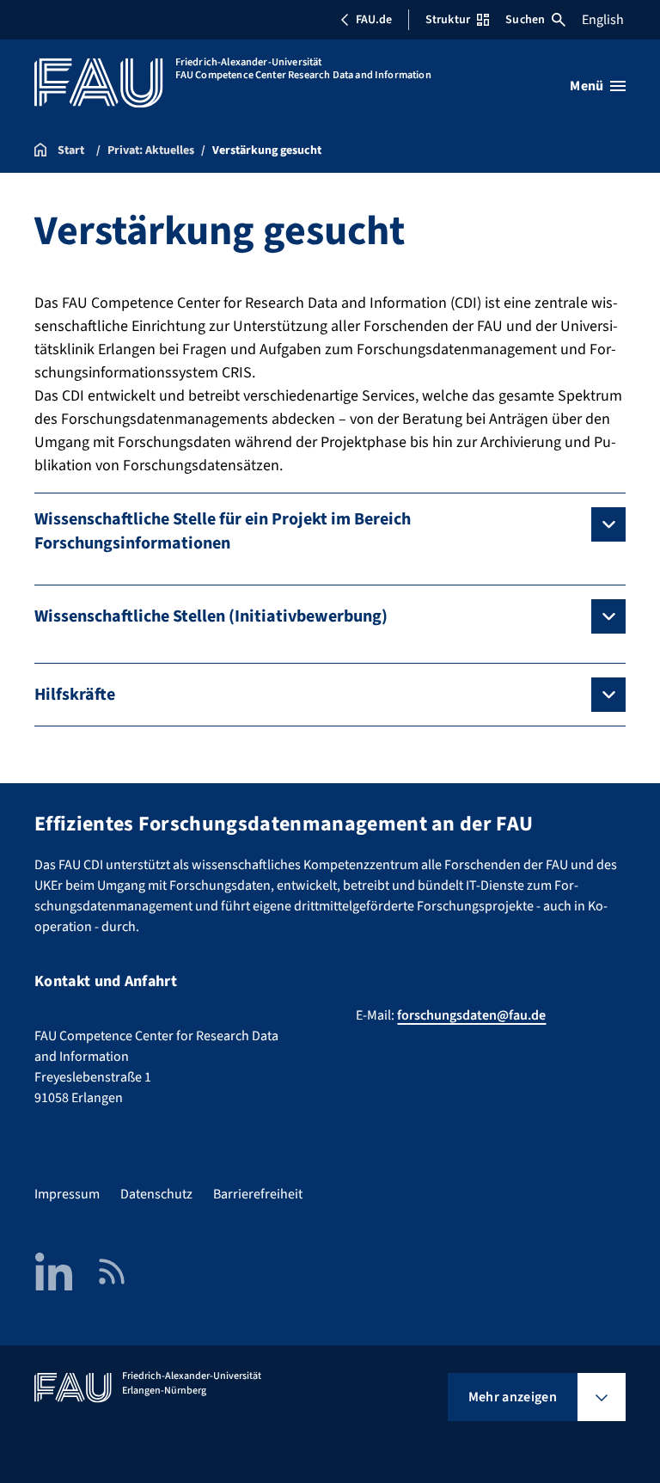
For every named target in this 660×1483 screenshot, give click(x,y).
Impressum (67, 1194)
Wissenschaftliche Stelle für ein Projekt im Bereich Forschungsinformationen (222, 531)
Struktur (447, 19)
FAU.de (374, 19)
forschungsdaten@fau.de (471, 1015)
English (603, 19)
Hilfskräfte (74, 695)
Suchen (525, 19)
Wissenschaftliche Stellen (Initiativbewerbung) (211, 616)
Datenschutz (156, 1194)
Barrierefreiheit (257, 1194)
